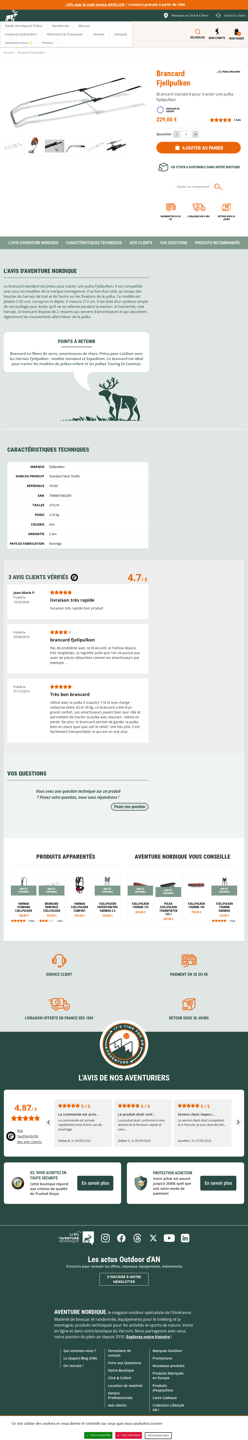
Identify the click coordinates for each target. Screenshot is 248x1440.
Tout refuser (130, 1435)
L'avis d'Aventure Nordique (33, 242)
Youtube (169, 1238)
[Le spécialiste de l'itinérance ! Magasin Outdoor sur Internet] (11, 16)
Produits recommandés (217, 242)
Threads (137, 1238)
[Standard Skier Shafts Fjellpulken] (34, 146)
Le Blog (76, 1238)
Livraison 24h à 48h (198, 216)
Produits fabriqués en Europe (168, 1375)
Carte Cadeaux (165, 1397)
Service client (59, 974)
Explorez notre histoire (148, 1336)
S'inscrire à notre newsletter (124, 1279)
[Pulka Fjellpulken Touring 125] (140, 898)
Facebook (121, 1238)
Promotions (162, 1358)
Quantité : (164, 134)
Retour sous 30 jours (226, 218)
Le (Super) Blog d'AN (80, 1358)
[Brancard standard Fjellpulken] (13, 146)
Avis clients (117, 1405)
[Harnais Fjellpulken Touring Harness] (224, 898)
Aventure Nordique (80, 1312)
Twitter (153, 1238)
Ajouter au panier (202, 148)
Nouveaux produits (169, 1365)
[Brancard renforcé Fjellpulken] (51, 898)
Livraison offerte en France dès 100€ (59, 1018)
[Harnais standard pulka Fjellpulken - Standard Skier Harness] (23, 898)
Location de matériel (125, 1385)
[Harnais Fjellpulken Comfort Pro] (79, 898)
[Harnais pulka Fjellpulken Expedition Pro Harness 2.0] (107, 898)
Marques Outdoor (167, 1350)
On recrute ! (73, 1365)
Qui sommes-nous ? (79, 1350)
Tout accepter (100, 1435)
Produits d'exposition (163, 1387)
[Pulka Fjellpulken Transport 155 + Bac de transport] (168, 899)
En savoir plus (95, 1183)
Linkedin (185, 1238)
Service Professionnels (120, 1395)
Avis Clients (141, 242)
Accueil (8, 52)
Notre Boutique (121, 1370)
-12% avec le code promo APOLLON (94, 4)
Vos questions (173, 242)
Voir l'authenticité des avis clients (29, 1136)
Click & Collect (120, 1378)
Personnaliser (158, 1435)
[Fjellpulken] (229, 71)
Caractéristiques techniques (94, 242)
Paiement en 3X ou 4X (171, 218)
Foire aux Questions (124, 1362)
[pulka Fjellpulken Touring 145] (196, 898)
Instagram (105, 1238)
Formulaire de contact (119, 1353)
